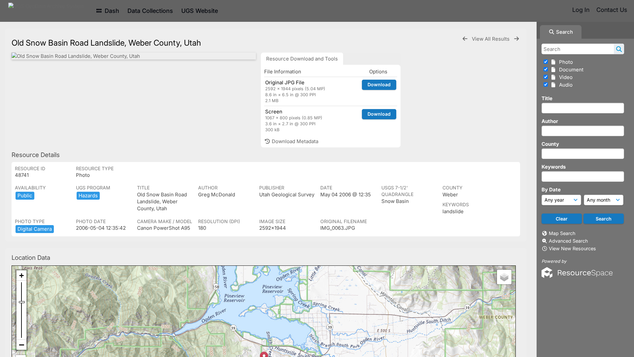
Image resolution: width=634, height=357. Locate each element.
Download (379, 84)
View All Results (491, 39)
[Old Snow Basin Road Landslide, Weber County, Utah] (134, 56)
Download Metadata (294, 141)
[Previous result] (465, 39)
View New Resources (572, 248)
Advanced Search (568, 241)
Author (550, 121)
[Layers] (504, 277)
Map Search (562, 233)
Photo (564, 62)
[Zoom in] (21, 275)
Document (569, 69)
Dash (111, 10)
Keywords (554, 167)
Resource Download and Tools (302, 59)
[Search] (619, 49)
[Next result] (516, 39)
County (550, 144)
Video (564, 77)
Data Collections (150, 10)
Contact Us (611, 9)
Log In (580, 9)
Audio (564, 85)
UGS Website (199, 10)
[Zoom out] (21, 345)
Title (547, 98)
